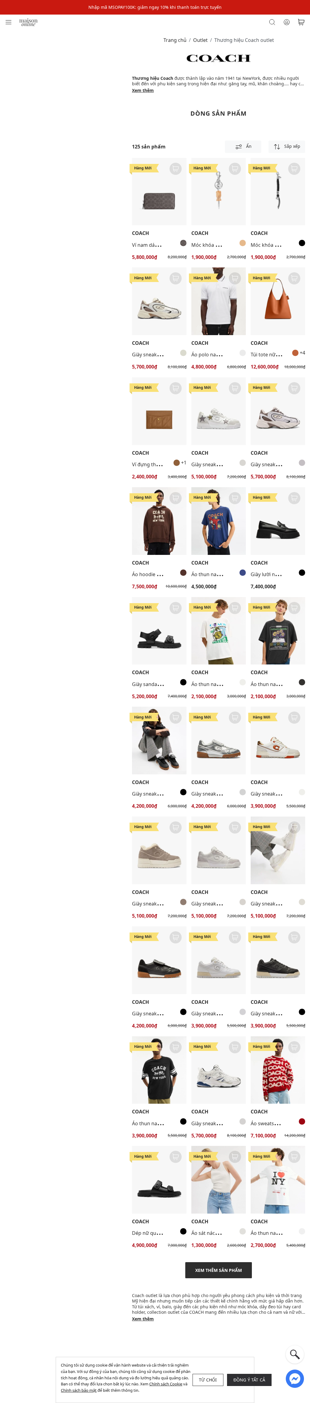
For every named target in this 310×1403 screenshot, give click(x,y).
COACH (140, 233)
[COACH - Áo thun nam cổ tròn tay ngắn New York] (278, 1180)
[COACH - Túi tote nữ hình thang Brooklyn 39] (278, 301)
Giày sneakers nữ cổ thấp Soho (226, 903)
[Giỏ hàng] (301, 22)
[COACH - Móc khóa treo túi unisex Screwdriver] (218, 192)
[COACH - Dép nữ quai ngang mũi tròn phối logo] (159, 1180)
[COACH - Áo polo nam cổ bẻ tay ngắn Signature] (218, 301)
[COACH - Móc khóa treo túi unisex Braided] (278, 192)
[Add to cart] (176, 169)
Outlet (200, 40)
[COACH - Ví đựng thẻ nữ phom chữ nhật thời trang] (159, 411)
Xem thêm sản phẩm (218, 1270)
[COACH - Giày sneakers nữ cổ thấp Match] (159, 740)
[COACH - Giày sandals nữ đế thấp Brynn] (159, 631)
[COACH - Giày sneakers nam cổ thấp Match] (159, 960)
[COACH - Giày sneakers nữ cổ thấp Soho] (278, 740)
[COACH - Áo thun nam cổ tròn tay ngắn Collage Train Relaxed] (218, 631)
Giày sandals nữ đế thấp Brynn (167, 684)
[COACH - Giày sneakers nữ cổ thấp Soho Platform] (159, 850)
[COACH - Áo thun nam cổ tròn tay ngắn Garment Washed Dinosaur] (218, 521)
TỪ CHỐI (208, 1380)
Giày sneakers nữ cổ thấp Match (169, 793)
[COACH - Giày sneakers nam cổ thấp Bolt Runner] (159, 301)
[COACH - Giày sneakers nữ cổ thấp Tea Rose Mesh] (218, 1070)
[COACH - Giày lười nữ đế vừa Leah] (278, 521)
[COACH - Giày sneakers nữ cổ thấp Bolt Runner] (278, 411)
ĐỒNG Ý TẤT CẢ (249, 1380)
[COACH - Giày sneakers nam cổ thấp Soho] (218, 411)
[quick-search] (295, 1354)
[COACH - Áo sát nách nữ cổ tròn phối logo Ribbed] (218, 1180)
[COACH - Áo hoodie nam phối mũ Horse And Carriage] (159, 521)
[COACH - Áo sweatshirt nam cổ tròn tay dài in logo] (278, 1070)
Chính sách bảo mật (79, 1390)
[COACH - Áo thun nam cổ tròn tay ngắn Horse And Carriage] (159, 1070)
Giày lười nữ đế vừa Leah (279, 574)
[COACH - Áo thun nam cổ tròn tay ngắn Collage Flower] (278, 631)
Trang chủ (174, 40)
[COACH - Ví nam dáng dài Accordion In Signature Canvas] (159, 192)
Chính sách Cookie (165, 1384)
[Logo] (28, 22)
